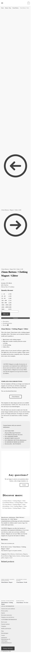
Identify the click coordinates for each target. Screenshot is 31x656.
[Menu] (3, 3)
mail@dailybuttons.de (6, 642)
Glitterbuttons (18, 554)
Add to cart (5, 314)
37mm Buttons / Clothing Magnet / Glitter (15, 504)
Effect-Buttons (11, 554)
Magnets (25, 554)
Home (2, 8)
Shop (2, 631)
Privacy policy (4, 610)
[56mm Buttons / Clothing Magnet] (8, 592)
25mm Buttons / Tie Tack (22, 602)
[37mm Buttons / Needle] (23, 571)
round (10, 557)
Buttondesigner (4, 633)
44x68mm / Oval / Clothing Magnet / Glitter (15, 506)
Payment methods (5, 624)
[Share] (3, 653)
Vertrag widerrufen (8, 648)
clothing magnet (25, 556)
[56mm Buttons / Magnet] (8, 571)
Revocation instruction (6, 615)
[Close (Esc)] (4, 653)
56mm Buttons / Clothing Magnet (7, 603)
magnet (7, 557)
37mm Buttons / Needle (21, 582)
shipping (6, 285)
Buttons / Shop (8, 8)
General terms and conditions (8, 608)
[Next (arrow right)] (1, 655)
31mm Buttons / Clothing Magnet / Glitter (15, 508)
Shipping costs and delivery (7, 617)
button (14, 556)
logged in (10, 550)
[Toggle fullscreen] (1, 653)
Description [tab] (6, 321)
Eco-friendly (19, 579)
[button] (28, 3)
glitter (2, 557)
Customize (15, 318)
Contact (3, 635)
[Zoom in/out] (0, 653)
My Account (4, 622)
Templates (3, 626)
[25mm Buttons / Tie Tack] (23, 592)
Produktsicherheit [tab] (7, 323)
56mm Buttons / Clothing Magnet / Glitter (15, 500)
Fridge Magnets (5, 579)
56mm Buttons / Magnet (6, 582)
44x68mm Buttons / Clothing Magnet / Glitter (16, 502)
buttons (18, 556)
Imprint (3, 613)
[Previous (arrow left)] (0, 655)
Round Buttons (16, 8)
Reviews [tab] (5, 325)
